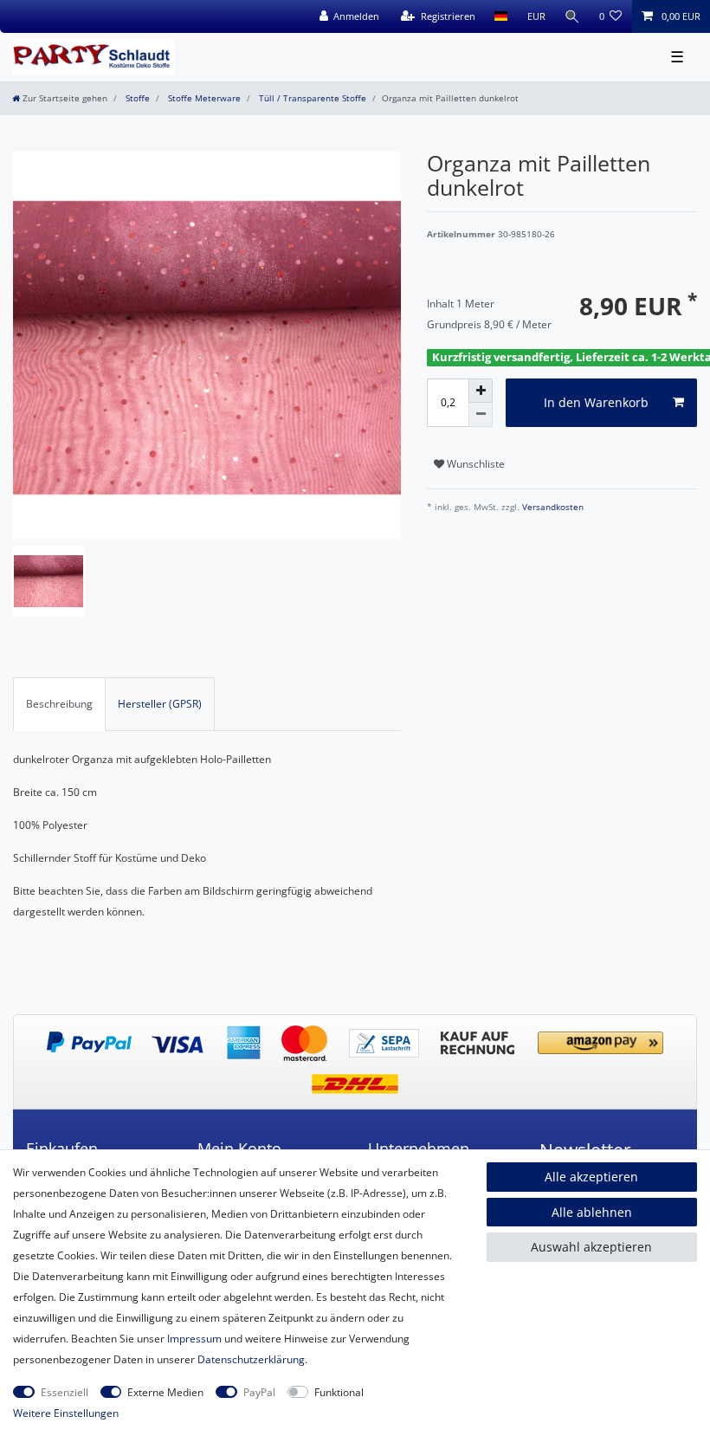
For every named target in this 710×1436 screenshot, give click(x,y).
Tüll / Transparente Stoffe (311, 98)
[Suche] (572, 16)
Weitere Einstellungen (66, 1413)
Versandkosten (552, 507)
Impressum (194, 1338)
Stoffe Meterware (203, 98)
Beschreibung (59, 703)
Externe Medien (165, 1392)
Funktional (339, 1392)
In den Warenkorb (596, 402)
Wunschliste (474, 463)
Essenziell (64, 1392)
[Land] (501, 16)
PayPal (259, 1392)
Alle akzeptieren (591, 1176)
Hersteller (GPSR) (160, 703)
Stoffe (136, 98)
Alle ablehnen (592, 1212)
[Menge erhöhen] (480, 390)
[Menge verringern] (480, 415)
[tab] (59, 704)
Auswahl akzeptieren (591, 1247)
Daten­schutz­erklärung (251, 1359)
